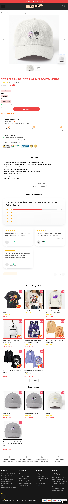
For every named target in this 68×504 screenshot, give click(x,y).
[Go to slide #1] (30, 68)
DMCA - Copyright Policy (25, 481)
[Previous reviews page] (55, 274)
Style (2, 93)
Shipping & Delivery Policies (42, 474)
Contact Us (38, 481)
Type (2, 88)
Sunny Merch (41, 186)
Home (3, 13)
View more (34, 380)
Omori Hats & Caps (21, 13)
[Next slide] (64, 39)
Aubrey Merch (41, 183)
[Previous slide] (4, 39)
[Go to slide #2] (38, 68)
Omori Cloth (10, 13)
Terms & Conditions (24, 476)
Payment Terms (39, 476)
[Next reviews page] (63, 274)
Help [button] (65, 502)
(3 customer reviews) (14, 82)
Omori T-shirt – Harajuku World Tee (33, 311)
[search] (62, 6)
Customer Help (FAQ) (40, 483)
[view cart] (65, 6)
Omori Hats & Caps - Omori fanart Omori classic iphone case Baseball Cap (12, 443)
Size (2, 99)
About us (21, 474)
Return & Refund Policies (41, 478)
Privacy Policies (23, 478)
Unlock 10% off (3, 497)
